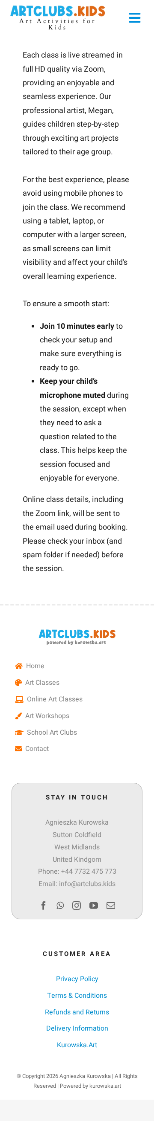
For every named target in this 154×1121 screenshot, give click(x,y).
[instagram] (76, 905)
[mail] (111, 905)
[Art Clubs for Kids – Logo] (77, 631)
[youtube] (93, 905)
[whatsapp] (60, 905)
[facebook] (43, 905)
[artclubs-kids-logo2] (58, 8)
